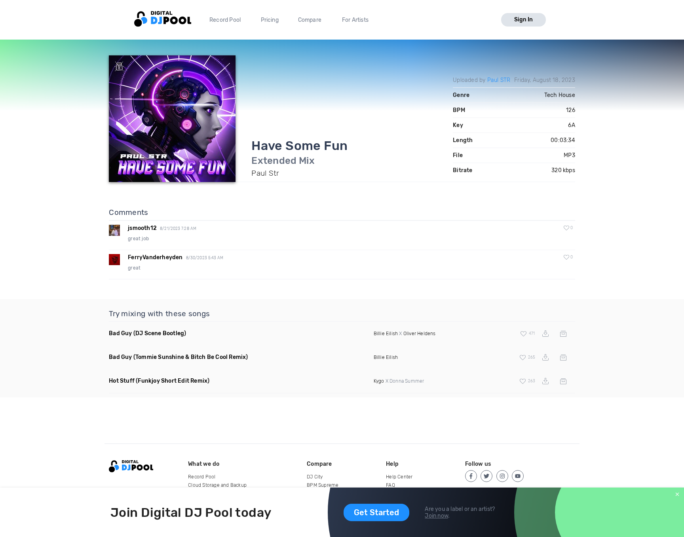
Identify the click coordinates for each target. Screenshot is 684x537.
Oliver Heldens (419, 333)
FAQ (390, 485)
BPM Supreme (322, 485)
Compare (309, 20)
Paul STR (499, 80)
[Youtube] (518, 476)
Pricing (270, 20)
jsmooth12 (142, 228)
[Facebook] (471, 476)
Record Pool (225, 20)
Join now (436, 515)
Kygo (379, 381)
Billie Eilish (386, 333)
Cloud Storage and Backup (217, 485)
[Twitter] (486, 476)
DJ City (315, 477)
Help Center (399, 477)
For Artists (355, 20)
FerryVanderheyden (155, 257)
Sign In (523, 19)
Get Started (376, 512)
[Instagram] (502, 476)
